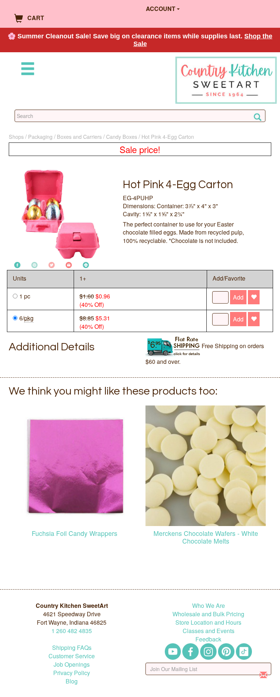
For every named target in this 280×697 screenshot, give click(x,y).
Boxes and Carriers (79, 136)
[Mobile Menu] (26, 70)
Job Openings (72, 664)
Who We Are (208, 605)
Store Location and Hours (208, 622)
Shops (16, 136)
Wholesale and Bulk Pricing (208, 614)
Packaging (40, 136)
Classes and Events (208, 630)
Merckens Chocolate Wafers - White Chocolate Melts (205, 537)
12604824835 (71, 630)
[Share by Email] (69, 264)
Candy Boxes (121, 136)
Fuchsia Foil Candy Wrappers (74, 533)
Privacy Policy (71, 673)
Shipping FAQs (72, 647)
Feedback (208, 639)
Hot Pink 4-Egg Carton (167, 136)
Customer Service (71, 656)
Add (238, 297)
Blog (72, 681)
